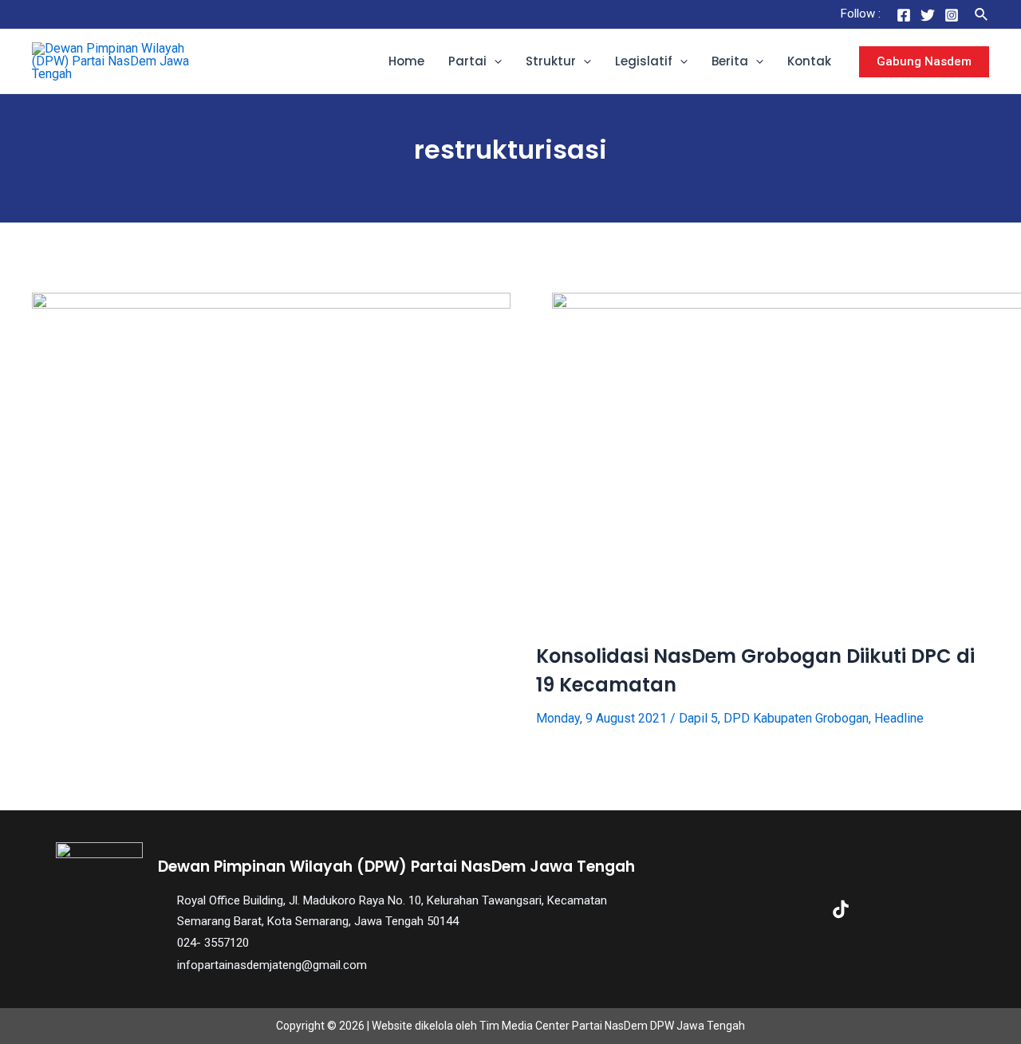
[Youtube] (892, 909)
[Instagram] (951, 15)
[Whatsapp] (943, 909)
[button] (494, 61)
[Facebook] (904, 15)
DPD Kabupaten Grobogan (796, 718)
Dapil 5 (698, 718)
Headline (899, 718)
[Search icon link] (982, 15)
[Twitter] (927, 15)
